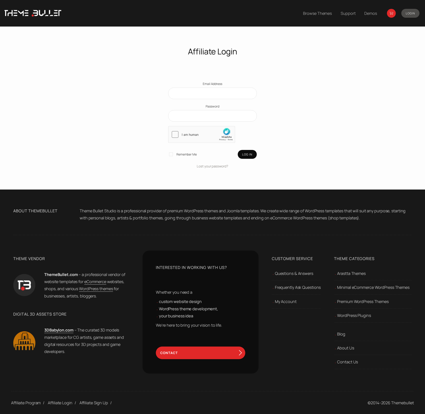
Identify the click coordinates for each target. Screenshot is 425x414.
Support (348, 13)
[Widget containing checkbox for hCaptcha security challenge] (201, 134)
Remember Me (186, 154)
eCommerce (95, 281)
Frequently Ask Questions (298, 287)
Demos (370, 13)
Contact (169, 353)
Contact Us (347, 361)
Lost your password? (212, 166)
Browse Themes (317, 13)
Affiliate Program (26, 402)
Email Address (212, 84)
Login (410, 13)
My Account (286, 301)
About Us (345, 348)
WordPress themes (96, 288)
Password (212, 106)
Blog (341, 334)
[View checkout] (391, 13)
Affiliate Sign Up (93, 402)
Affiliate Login (60, 402)
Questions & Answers (294, 273)
